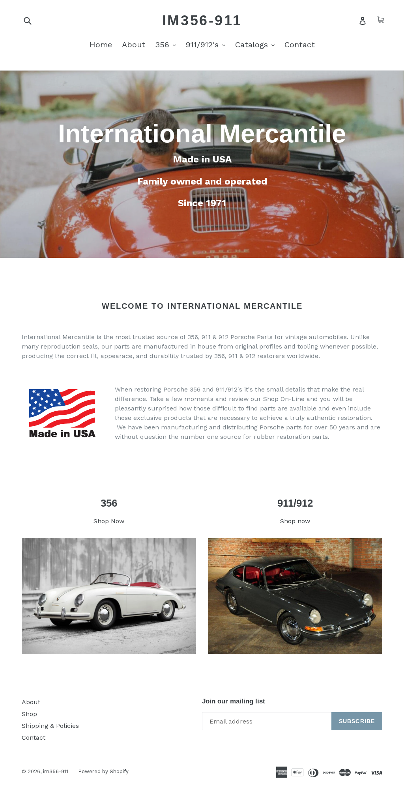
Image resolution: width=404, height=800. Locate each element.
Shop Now (109, 521)
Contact (299, 44)
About (133, 44)
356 (167, 44)
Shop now (295, 521)
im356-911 (202, 20)
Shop (29, 714)
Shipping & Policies (50, 725)
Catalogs (257, 44)
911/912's (207, 44)
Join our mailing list (233, 701)
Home (101, 44)
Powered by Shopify (103, 771)
